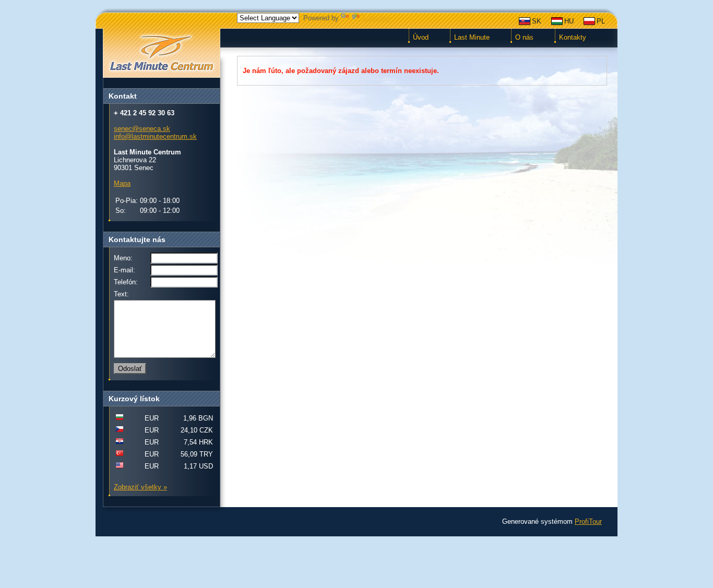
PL (601, 21)
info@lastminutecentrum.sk (155, 136)
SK (536, 21)
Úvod (421, 37)
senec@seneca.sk (142, 129)
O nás (524, 37)
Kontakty (572, 37)
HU (569, 21)
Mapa (122, 183)
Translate (376, 18)
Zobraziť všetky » (140, 487)
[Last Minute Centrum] (161, 53)
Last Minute (472, 37)
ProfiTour (588, 521)
